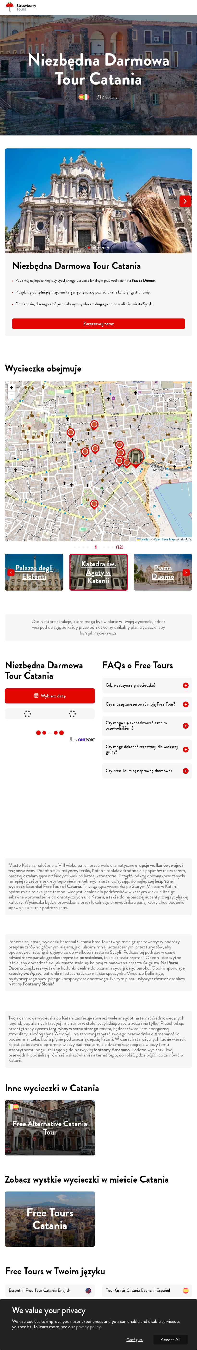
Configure (134, 1340)
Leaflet (144, 539)
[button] (89, 248)
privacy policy (88, 1326)
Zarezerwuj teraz (98, 323)
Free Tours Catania (50, 1219)
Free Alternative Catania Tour (49, 1127)
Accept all (170, 1340)
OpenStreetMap (164, 539)
